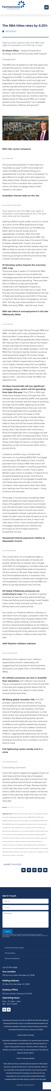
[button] (46, 7)
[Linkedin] (9, 1010)
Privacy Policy (10, 953)
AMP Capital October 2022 (15, 807)
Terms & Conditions (12, 958)
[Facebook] (4, 1010)
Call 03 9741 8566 (9, 967)
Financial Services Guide (14, 948)
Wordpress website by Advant (26, 1085)
